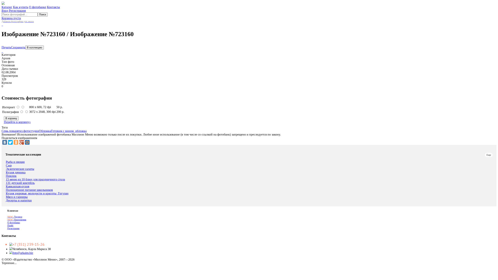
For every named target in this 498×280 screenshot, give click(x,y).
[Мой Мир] (27, 142)
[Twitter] (10, 142)
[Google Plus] (21, 142)
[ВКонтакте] (4, 142)
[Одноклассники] (16, 142)
